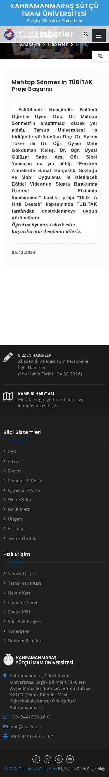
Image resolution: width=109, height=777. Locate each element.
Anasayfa (30, 44)
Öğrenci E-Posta (24, 490)
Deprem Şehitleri (25, 640)
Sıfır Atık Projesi (24, 621)
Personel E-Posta (25, 480)
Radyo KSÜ (19, 611)
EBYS (13, 461)
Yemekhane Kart (24, 583)
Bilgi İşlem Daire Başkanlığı (81, 768)
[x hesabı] (47, 759)
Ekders (15, 471)
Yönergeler (19, 631)
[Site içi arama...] (86, 34)
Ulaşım (15, 519)
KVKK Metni (20, 509)
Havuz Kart (19, 593)
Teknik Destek (22, 538)
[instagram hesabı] (58, 759)
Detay (82, 44)
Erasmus (16, 528)
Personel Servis (23, 602)
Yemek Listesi (22, 573)
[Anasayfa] (32, 34)
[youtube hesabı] (70, 759)
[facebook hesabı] (36, 759)
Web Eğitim (19, 499)
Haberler (58, 44)
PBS (12, 451)
